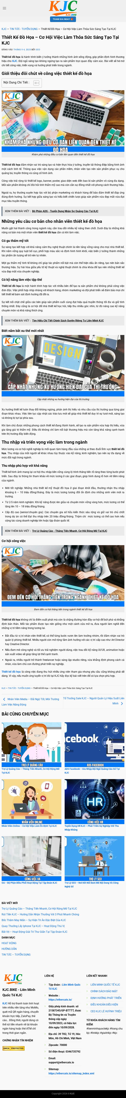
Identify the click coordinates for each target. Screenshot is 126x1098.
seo (38, 49)
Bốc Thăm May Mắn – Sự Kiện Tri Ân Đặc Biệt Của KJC (34, 920)
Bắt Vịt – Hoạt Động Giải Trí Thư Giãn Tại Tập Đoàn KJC (34, 931)
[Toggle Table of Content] (34, 83)
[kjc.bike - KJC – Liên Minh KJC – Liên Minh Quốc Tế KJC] (63, 8)
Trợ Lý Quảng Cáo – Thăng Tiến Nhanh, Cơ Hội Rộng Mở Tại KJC (39, 908)
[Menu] (4, 8)
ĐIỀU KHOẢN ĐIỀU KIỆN (104, 1004)
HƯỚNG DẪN (9, 948)
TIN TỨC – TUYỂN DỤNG (16, 954)
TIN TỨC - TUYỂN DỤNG (24, 29)
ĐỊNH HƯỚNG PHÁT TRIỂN (106, 998)
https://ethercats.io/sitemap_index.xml (71, 1073)
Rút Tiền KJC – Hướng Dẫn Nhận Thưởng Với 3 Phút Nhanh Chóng (40, 914)
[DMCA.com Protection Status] (13, 1048)
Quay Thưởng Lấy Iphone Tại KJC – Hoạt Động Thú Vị (33, 926)
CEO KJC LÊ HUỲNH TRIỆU (106, 1011)
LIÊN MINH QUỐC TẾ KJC (105, 984)
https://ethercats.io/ (60, 999)
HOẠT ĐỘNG (9, 943)
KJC (4, 29)
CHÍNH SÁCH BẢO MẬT (104, 991)
